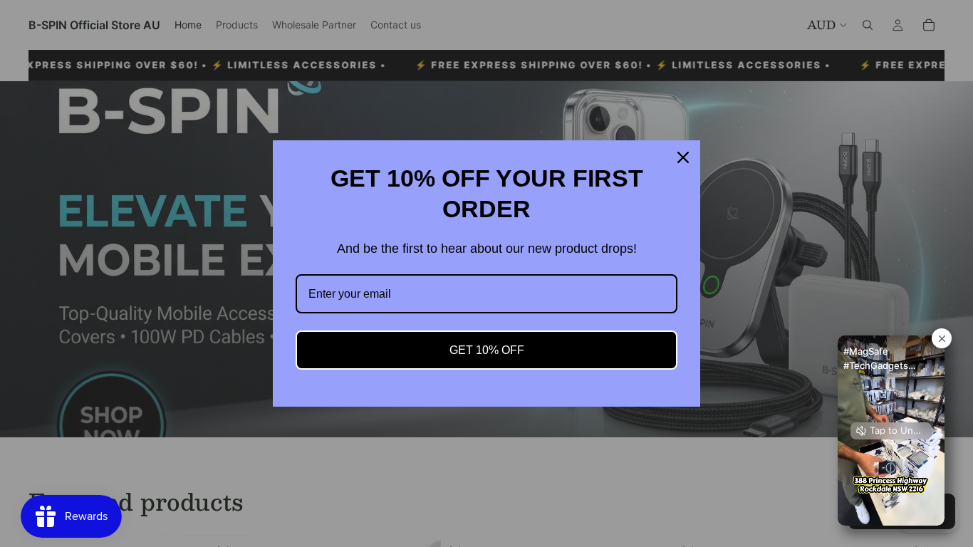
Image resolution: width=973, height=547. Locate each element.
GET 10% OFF (486, 350)
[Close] (683, 157)
